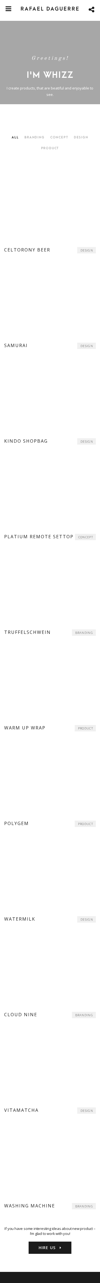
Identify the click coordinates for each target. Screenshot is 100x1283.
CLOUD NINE (20, 1015)
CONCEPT (85, 537)
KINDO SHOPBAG (26, 441)
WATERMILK (19, 919)
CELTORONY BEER (27, 250)
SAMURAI (16, 345)
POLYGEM (16, 823)
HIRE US (48, 1247)
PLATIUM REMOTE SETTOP (39, 537)
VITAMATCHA (21, 1110)
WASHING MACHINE (29, 1206)
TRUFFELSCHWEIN (27, 632)
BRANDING (84, 633)
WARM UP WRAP (25, 728)
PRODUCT (85, 728)
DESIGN (87, 250)
